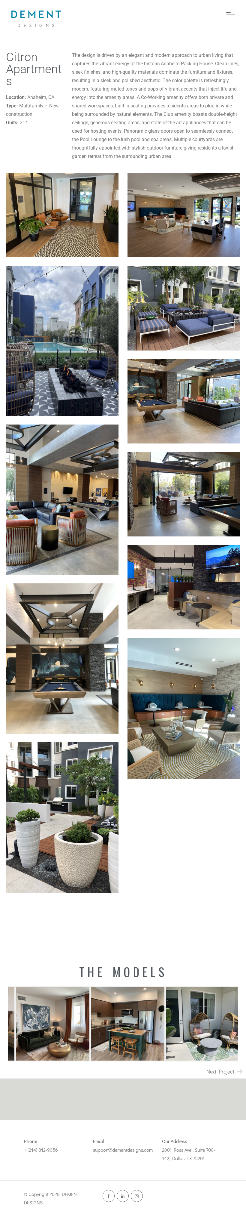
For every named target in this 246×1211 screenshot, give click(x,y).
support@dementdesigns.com (123, 1150)
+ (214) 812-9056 (41, 1150)
